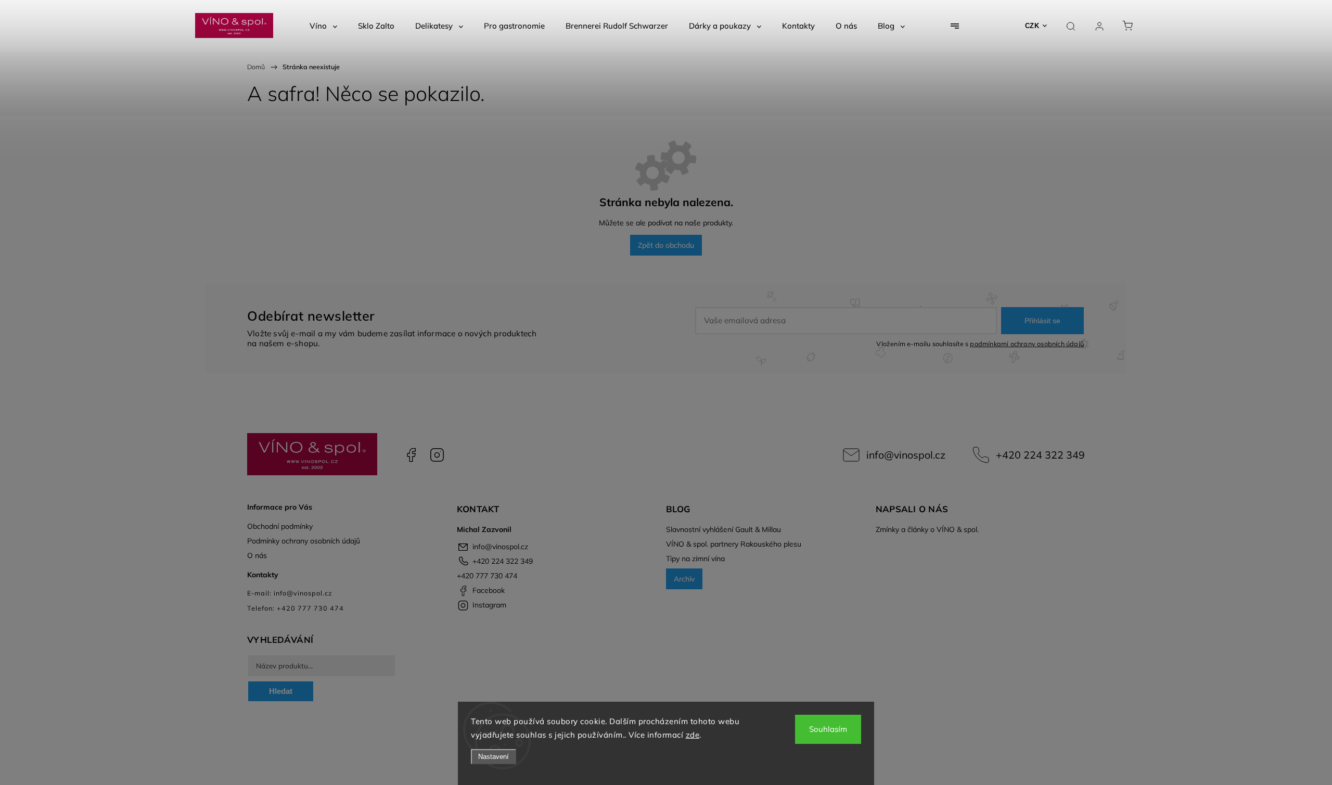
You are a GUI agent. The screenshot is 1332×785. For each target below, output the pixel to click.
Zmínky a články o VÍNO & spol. (927, 529)
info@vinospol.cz (905, 454)
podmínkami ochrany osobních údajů (1027, 343)
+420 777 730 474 (487, 575)
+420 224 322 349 (1040, 454)
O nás (257, 555)
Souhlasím (828, 729)
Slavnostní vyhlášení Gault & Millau (723, 529)
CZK (1032, 26)
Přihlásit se (1042, 320)
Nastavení (493, 757)
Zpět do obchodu (666, 245)
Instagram (437, 455)
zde (693, 735)
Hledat (280, 691)
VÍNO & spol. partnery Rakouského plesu (733, 544)
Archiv (684, 579)
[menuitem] (323, 26)
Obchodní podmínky (280, 526)
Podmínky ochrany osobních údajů (303, 541)
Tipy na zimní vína (695, 558)
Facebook (411, 455)
